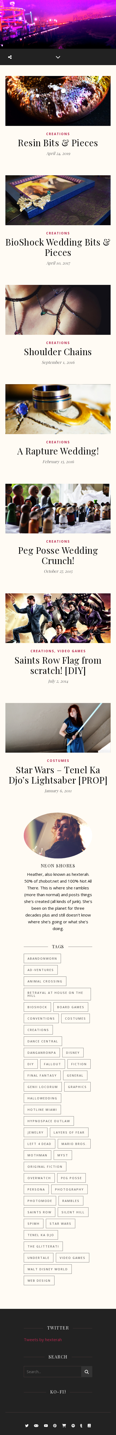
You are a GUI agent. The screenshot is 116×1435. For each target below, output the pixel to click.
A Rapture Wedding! (58, 451)
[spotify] (73, 1425)
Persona (36, 1189)
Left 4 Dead (40, 1144)
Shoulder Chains (58, 351)
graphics (77, 1087)
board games (70, 1007)
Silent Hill (73, 1212)
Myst (62, 1155)
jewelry (36, 1132)
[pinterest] (55, 1425)
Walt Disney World (48, 1269)
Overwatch (39, 1178)
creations (38, 1030)
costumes (75, 1018)
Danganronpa (42, 1053)
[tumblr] (81, 1425)
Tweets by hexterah (43, 1339)
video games (73, 1258)
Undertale (39, 1258)
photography (69, 1189)
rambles (71, 1201)
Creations (58, 134)
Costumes (58, 760)
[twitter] (27, 1425)
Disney (73, 1053)
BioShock (37, 1007)
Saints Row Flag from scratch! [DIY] (58, 665)
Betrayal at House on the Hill (55, 994)
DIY (31, 1064)
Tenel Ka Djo (41, 1235)
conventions (41, 1018)
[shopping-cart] (64, 1425)
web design (39, 1280)
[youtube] (46, 1425)
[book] (89, 1425)
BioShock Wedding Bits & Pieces (58, 247)
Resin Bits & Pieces (58, 142)
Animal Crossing (45, 981)
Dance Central (43, 1041)
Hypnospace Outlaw (49, 1121)
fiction (79, 1064)
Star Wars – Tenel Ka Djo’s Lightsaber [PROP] (58, 774)
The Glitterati (43, 1246)
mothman (37, 1155)
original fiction (45, 1166)
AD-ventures (41, 970)
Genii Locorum (43, 1087)
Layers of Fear (69, 1132)
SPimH (34, 1223)
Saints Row (40, 1212)
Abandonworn (42, 958)
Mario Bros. (74, 1144)
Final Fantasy (42, 1075)
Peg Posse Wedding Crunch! (58, 555)
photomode (40, 1201)
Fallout (52, 1064)
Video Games (71, 651)
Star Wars (60, 1223)
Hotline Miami (42, 1110)
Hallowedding (42, 1098)
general (75, 1075)
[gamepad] (36, 1425)
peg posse (71, 1178)
